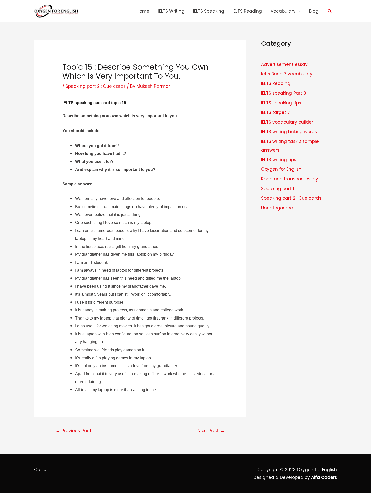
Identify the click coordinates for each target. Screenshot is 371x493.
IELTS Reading (247, 11)
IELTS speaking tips (281, 103)
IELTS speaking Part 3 (283, 93)
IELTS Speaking (208, 11)
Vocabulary (283, 11)
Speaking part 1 (277, 189)
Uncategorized (277, 208)
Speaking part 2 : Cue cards (96, 86)
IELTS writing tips (278, 160)
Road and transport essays (291, 179)
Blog (314, 11)
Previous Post (74, 430)
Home (143, 11)
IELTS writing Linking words (289, 132)
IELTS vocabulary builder (287, 122)
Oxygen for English (281, 169)
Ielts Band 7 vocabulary (286, 74)
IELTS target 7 (275, 112)
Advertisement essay (284, 64)
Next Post (211, 430)
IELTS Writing (171, 11)
